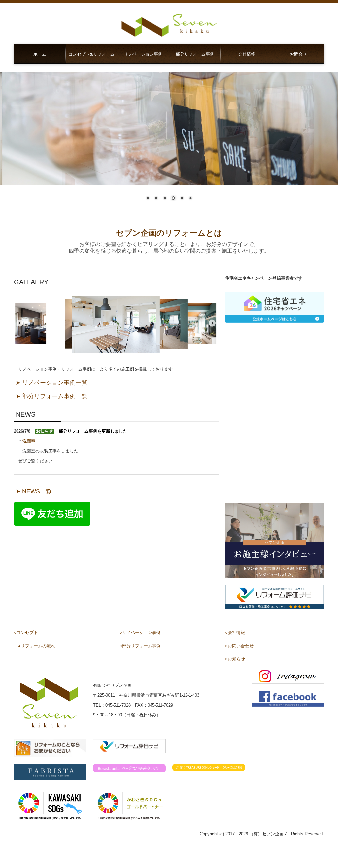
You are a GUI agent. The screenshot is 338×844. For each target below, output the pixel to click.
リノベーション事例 (143, 54)
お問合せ (298, 54)
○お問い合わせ (239, 645)
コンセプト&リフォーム (91, 54)
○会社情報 (235, 632)
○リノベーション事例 (140, 632)
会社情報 (246, 54)
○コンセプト (26, 632)
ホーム (39, 54)
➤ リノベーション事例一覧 (51, 382)
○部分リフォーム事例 (140, 645)
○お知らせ (235, 658)
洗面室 (28, 441)
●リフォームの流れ (36, 645)
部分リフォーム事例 (195, 54)
